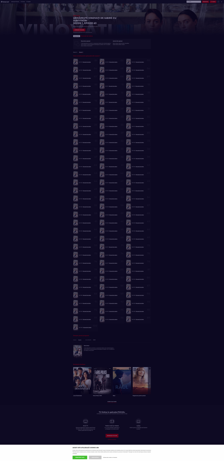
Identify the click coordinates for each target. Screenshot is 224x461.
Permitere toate (79, 457)
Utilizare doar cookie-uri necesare (110, 457)
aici (76, 453)
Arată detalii (95, 457)
